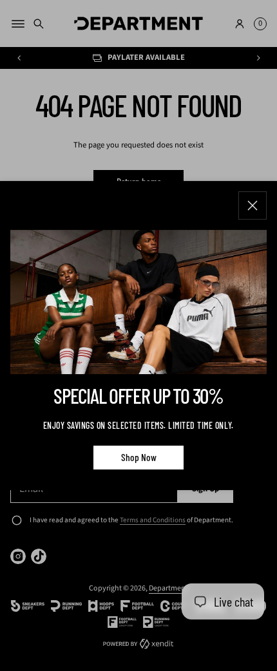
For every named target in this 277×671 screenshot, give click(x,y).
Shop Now (139, 457)
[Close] (252, 205)
